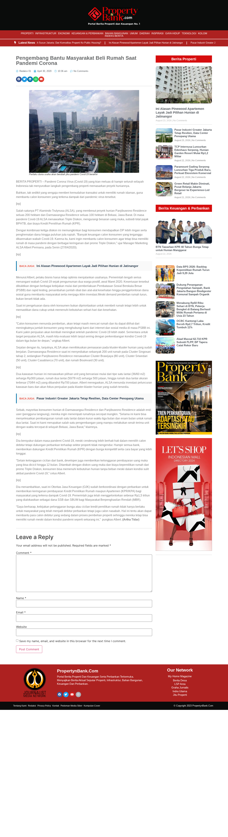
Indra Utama (180, 691)
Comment (24, 552)
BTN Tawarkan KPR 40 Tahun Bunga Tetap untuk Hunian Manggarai (182, 248)
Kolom (202, 33)
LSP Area (179, 683)
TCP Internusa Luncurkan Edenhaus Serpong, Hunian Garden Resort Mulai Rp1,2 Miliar (191, 151)
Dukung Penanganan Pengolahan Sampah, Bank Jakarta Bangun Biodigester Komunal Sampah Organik (194, 289)
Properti (27, 33)
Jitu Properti (180, 694)
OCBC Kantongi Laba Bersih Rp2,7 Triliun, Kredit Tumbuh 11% (193, 324)
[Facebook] (59, 694)
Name (21, 598)
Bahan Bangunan (116, 33)
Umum (134, 33)
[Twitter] (66, 694)
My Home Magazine (180, 676)
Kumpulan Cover (92, 706)
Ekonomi (64, 33)
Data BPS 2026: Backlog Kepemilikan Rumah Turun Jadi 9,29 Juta (193, 270)
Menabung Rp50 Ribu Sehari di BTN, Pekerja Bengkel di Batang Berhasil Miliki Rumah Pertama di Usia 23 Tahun (193, 309)
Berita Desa (180, 680)
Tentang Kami (20, 706)
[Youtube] (72, 694)
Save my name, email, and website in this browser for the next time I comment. (72, 641)
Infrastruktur (45, 33)
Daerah (144, 33)
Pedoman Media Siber (71, 706)
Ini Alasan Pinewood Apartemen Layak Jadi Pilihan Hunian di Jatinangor (132, 42)
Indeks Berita (114, 36)
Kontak (55, 706)
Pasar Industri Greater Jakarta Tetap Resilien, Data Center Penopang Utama (90, 398)
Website (21, 626)
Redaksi (32, 706)
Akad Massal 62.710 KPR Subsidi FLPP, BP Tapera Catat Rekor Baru (192, 342)
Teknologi (189, 33)
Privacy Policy (44, 706)
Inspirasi (157, 33)
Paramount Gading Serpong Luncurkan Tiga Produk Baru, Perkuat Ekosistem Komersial (192, 170)
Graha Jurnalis (179, 687)
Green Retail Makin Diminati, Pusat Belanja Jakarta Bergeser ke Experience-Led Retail (192, 188)
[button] (19, 79)
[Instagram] (78, 694)
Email (21, 612)
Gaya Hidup (172, 33)
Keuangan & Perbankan (87, 33)
